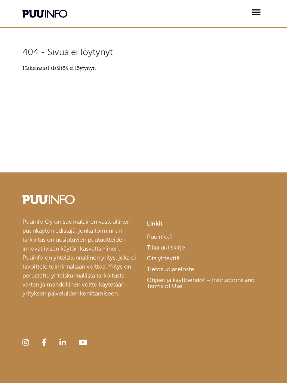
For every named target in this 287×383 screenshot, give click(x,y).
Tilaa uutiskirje (166, 247)
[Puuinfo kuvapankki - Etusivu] (44, 14)
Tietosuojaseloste (170, 269)
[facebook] (44, 342)
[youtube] (83, 342)
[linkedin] (62, 342)
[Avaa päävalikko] (256, 12)
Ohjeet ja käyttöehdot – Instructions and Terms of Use (200, 282)
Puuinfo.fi (160, 236)
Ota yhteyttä (163, 258)
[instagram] (25, 342)
